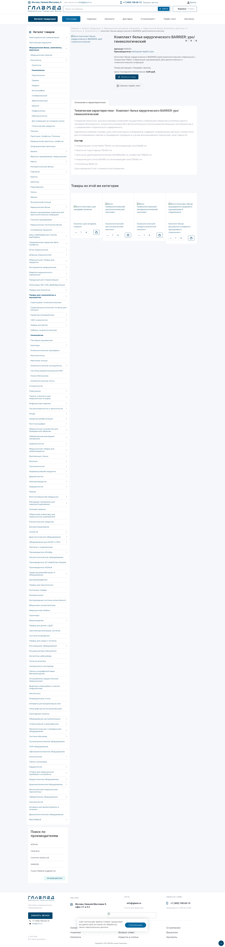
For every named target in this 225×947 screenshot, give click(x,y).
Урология (36, 65)
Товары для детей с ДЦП (41, 625)
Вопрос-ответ (126, 932)
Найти (165, 9)
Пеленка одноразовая (41, 220)
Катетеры (35, 345)
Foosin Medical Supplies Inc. (43, 871)
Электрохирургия (37, 481)
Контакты (189, 19)
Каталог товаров (43, 32)
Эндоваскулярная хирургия (42, 471)
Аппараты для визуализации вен (45, 703)
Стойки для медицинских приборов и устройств (41, 773)
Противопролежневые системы (44, 630)
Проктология (38, 75)
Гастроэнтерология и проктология (46, 408)
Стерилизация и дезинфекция (44, 724)
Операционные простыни (42, 146)
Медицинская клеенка (41, 55)
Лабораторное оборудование (43, 797)
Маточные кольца (38, 360)
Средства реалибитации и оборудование (42, 573)
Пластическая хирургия (43, 126)
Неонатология (36, 802)
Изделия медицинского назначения (40, 273)
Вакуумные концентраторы (42, 605)
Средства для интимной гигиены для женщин (48, 308)
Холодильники (36, 595)
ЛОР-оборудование (38, 746)
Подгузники (35, 391)
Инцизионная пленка (40, 202)
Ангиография (38, 90)
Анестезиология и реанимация (44, 37)
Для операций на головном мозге (48, 121)
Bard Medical (35, 819)
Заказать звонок (150, 2)
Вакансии (172, 932)
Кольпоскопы (35, 757)
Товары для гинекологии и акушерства (42, 296)
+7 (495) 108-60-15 (132, 2)
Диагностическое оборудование (45, 537)
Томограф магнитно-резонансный (45, 709)
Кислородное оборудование (43, 646)
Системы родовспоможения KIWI (46, 371)
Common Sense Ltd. (40, 857)
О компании (147, 19)
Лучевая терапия (37, 509)
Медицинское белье (40, 207)
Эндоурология (36, 486)
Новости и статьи (128, 937)
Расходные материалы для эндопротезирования (42, 503)
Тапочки (34, 131)
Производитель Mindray (40, 552)
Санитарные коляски (39, 714)
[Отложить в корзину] (96, 232)
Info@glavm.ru (85, 2)
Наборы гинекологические (43, 330)
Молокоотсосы (37, 355)
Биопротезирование (39, 527)
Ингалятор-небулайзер (40, 656)
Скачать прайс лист (129, 85)
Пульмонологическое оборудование (47, 741)
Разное (32, 492)
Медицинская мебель (39, 610)
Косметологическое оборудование (46, 557)
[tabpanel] (134, 140)
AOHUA (34, 844)
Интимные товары (38, 590)
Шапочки (34, 182)
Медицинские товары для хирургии (41, 261)
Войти (192, 2)
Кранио (35, 106)
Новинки (91, 19)
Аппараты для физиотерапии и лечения (44, 808)
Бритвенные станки (38, 456)
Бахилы (34, 177)
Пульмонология (37, 466)
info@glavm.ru (37, 923)
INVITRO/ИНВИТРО (38, 580)
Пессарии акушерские (41, 340)
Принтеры (34, 615)
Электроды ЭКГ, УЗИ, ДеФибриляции (47, 285)
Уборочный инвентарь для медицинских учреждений (42, 515)
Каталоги (109, 19)
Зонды (32, 413)
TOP (220, 942)
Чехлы (33, 192)
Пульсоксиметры (37, 661)
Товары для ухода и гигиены (43, 641)
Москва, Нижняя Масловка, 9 (46, 2)
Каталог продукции (45, 19)
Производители (54, 878)
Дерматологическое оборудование (46, 814)
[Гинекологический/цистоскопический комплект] (118, 208)
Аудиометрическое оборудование (46, 784)
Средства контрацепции (42, 315)
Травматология (36, 444)
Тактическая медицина (40, 42)
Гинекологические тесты (42, 381)
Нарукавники (36, 187)
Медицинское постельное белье (46, 225)
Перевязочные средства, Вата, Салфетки (43, 243)
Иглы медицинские (38, 250)
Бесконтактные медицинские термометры (43, 790)
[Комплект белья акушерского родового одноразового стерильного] (181, 208)
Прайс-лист (170, 19)
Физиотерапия (36, 620)
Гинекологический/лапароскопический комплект (146, 227)
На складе (71, 19)
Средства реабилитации (41, 419)
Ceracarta (35, 851)
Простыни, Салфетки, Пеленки (45, 136)
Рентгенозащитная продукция (43, 497)
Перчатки (35, 172)
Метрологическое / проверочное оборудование (45, 730)
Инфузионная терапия (40, 403)
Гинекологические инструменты (46, 365)
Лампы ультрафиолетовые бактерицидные (42, 672)
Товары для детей (39, 325)
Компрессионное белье (42, 166)
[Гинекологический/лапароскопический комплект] (150, 208)
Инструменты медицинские (42, 267)
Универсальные (39, 95)
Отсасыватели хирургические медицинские (43, 679)
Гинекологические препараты (45, 350)
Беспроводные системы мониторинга (47, 600)
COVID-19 (33, 532)
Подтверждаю (135, 925)
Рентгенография (37, 424)
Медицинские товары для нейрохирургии (41, 450)
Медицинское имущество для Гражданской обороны (43, 430)
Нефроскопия (38, 111)
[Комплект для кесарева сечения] (87, 208)
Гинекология (38, 70)
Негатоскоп (34, 693)
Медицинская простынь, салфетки (47, 141)
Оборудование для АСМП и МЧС (45, 542)
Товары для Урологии (39, 290)
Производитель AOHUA (40, 567)
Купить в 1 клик (128, 77)
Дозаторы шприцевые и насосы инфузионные (44, 687)
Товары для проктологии (41, 585)
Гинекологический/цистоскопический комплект (114, 227)
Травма (35, 80)
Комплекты (35, 60)
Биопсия (33, 461)
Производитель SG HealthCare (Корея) (47, 562)
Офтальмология (39, 116)
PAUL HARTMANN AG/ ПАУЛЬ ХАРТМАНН (43, 236)
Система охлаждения (39, 636)
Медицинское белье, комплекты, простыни (45, 48)
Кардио (35, 85)
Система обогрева (38, 736)
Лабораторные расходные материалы (41, 437)
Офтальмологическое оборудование (47, 751)
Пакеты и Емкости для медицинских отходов (40, 397)
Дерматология (36, 476)
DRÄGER (35, 864)
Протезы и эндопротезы (41, 547)
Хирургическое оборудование (44, 779)
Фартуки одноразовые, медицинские (48, 156)
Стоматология (36, 386)
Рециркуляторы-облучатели (43, 651)
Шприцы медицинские (40, 255)
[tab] (90, 102)
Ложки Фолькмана (39, 376)
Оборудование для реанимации (44, 719)
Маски (33, 161)
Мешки (33, 197)
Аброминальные (40, 101)
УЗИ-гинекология (39, 320)
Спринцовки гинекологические (45, 302)
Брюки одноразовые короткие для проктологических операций (47, 213)
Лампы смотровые (38, 762)
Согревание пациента (41, 230)
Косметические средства (41, 522)
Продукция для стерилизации (44, 280)
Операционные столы (39, 698)
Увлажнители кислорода (41, 666)
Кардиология (35, 767)
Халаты (33, 151)
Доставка (127, 19)
